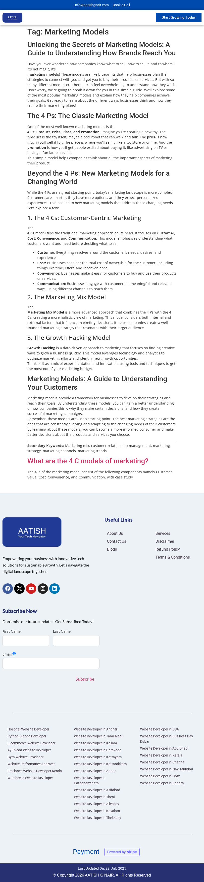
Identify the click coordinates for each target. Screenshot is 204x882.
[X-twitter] (19, 588)
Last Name (62, 631)
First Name (11, 631)
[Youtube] (31, 588)
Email (7, 654)
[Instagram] (43, 588)
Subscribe (85, 679)
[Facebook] (7, 588)
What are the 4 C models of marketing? (88, 461)
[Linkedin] (54, 588)
